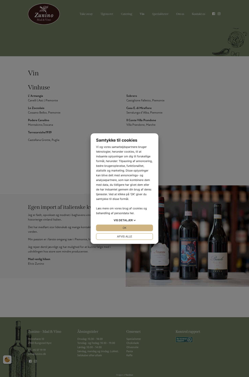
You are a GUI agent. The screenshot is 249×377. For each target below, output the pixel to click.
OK (124, 227)
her (132, 213)
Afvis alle (124, 236)
